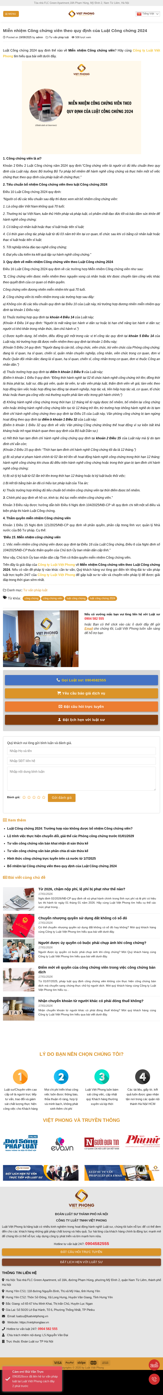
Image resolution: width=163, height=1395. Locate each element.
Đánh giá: (13, 797)
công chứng (31, 598)
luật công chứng (76, 598)
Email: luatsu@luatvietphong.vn (27, 1316)
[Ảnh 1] (41, 1173)
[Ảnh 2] (122, 1173)
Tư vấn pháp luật (59, 37)
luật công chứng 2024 (102, 598)
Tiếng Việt (148, 13)
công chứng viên (52, 598)
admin (39, 37)
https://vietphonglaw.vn (34, 1322)
